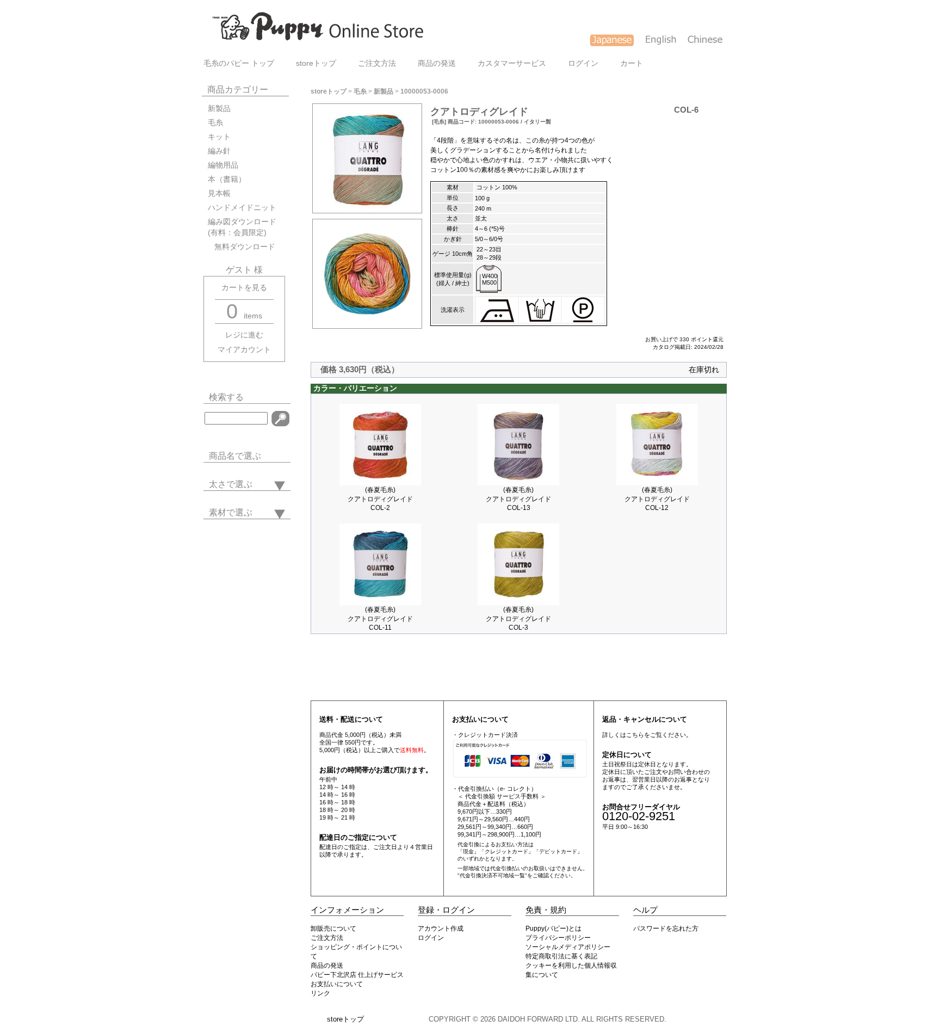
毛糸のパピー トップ (238, 63)
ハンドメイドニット (242, 208)
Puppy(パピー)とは (553, 928)
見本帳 (219, 193)
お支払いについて (337, 984)
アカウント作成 (440, 928)
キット (219, 137)
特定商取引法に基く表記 (561, 956)
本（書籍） (227, 179)
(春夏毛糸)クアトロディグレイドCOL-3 (518, 618)
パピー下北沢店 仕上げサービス (357, 975)
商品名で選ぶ (235, 455)
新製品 (219, 108)
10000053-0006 (424, 91)
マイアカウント (244, 350)
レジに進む (244, 335)
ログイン (583, 63)
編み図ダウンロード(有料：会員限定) (242, 227)
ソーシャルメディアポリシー (567, 947)
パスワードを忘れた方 (665, 928)
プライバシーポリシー (558, 938)
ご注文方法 (377, 63)
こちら (635, 734)
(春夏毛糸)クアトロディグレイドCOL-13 (518, 499)
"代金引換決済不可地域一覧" (492, 875)
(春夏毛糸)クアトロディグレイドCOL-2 (380, 499)
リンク (320, 993)
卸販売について (333, 928)
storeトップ (316, 63)
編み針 (219, 151)
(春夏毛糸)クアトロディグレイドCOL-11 (380, 618)
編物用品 (223, 165)
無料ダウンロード (241, 247)
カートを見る (244, 288)
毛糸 (215, 123)
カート (631, 63)
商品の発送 (437, 63)
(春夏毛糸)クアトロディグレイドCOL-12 (657, 499)
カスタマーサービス (512, 63)
